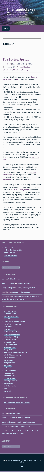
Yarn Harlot (8, 391)
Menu (6, 28)
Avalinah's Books (10, 314)
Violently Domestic (10, 381)
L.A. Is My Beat (9, 358)
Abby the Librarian (10, 311)
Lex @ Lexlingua (8, 288)
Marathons (17, 70)
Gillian (22, 462)
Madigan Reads (9, 363)
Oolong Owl (8, 365)
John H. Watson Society (12, 355)
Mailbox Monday (14, 279)
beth (6, 64)
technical (32, 172)
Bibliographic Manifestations (14, 321)
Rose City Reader (10, 370)
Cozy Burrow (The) (10, 345)
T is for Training (10, 378)
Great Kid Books (10, 347)
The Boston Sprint (16, 59)
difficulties (7, 175)
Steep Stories (9, 373)
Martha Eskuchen (8, 283)
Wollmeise (7, 180)
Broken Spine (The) (11, 337)
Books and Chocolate (11, 332)
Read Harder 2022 (10, 255)
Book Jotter (8, 327)
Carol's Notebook (10, 339)
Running (25, 70)
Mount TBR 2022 (9, 253)
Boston (7, 70)
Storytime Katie (9, 376)
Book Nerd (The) (10, 329)
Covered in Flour (10, 342)
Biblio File (7, 319)
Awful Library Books (11, 316)
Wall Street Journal (21, 190)
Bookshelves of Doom (12, 334)
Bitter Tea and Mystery (12, 324)
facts (18, 79)
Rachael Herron (9, 368)
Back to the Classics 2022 (13, 250)
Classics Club (8, 247)
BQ (11, 70)
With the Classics (10, 386)
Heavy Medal (8, 350)
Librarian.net (8, 360)
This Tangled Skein (21, 9)
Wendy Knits (8, 383)
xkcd (5, 389)
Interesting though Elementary (15, 352)
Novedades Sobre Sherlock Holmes (17, 402)
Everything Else (24, 67)
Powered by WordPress (28, 460)
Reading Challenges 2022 (25, 288)
